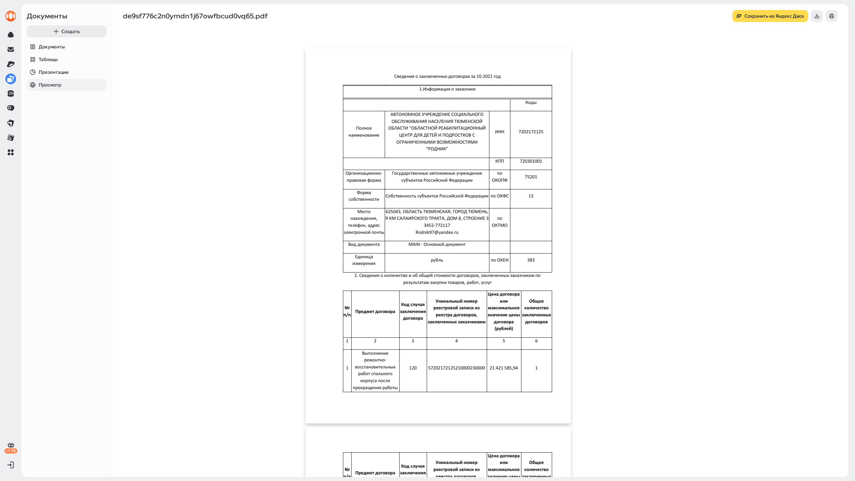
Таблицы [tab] (48, 59)
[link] (10, 16)
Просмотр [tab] (50, 85)
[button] (10, 152)
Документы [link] (47, 16)
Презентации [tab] (53, 72)
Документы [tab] (52, 46)
